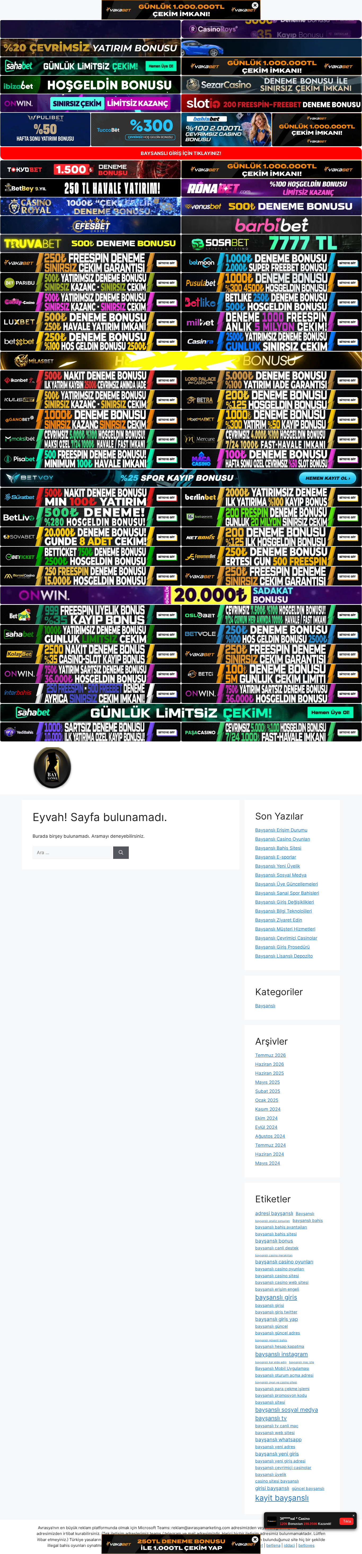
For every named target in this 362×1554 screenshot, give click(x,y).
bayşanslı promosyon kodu (281, 1395)
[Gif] (181, 360)
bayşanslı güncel (271, 1326)
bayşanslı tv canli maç (276, 1425)
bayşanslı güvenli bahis (271, 1340)
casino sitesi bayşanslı (277, 1481)
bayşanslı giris (276, 1297)
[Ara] (121, 852)
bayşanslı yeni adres (275, 1446)
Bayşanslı (265, 1005)
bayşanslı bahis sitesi (276, 1233)
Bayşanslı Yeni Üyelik (277, 866)
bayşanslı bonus (274, 1241)
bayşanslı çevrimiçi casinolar (283, 1467)
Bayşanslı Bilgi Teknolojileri (283, 911)
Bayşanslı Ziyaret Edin (278, 920)
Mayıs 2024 (267, 1163)
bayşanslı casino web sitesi (281, 1282)
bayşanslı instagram (281, 1354)
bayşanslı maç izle (301, 1362)
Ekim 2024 (266, 1118)
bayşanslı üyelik (270, 1474)
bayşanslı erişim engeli (277, 1289)
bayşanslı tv (271, 1418)
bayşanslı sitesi (270, 1402)
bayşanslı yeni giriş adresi (280, 1461)
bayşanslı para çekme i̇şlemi (282, 1388)
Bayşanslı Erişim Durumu (281, 830)
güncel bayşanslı (308, 1488)
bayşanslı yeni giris (277, 1454)
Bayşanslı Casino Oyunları (282, 839)
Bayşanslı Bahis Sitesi (278, 848)
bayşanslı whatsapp (278, 1440)
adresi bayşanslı (274, 1213)
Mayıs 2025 (267, 1082)
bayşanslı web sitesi (275, 1432)
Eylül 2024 (266, 1127)
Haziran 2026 (269, 1064)
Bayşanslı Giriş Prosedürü (282, 947)
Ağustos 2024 (270, 1136)
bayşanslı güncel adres (277, 1332)
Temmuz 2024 (270, 1145)
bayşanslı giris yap (276, 1319)
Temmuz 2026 (270, 1055)
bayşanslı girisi (269, 1305)
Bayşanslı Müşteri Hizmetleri (285, 929)
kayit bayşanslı (282, 1497)
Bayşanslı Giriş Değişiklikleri (284, 902)
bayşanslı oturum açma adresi (284, 1375)
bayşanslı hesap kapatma (279, 1346)
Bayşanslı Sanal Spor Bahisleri (287, 893)
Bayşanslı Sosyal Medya (281, 875)
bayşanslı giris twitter (276, 1312)
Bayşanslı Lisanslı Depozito (284, 956)
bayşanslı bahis (308, 1220)
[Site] (90, 262)
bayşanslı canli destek (276, 1248)
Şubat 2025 (267, 1091)
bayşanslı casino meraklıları (274, 1255)
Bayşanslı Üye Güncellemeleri (286, 884)
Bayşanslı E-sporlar (275, 857)
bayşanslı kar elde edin (270, 1362)
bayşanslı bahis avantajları (281, 1227)
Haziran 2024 (269, 1154)
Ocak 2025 (266, 1100)
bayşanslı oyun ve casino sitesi (276, 1382)
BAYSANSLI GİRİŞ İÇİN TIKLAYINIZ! (181, 153)
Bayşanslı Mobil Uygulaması (282, 1368)
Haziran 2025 (269, 1073)
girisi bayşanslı (272, 1488)
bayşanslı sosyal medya (286, 1409)
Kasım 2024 (268, 1109)
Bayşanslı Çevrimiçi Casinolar (286, 938)
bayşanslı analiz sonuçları (272, 1221)
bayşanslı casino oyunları (284, 1262)
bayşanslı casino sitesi (277, 1275)
